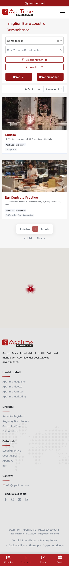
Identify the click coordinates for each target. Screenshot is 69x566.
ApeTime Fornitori (13, 391)
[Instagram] (13, 499)
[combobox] (34, 41)
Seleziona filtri (36, 59)
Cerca (17, 77)
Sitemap (34, 545)
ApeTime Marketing (14, 396)
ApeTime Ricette (12, 386)
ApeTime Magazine (14, 381)
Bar (4, 465)
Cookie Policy (17, 545)
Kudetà (10, 134)
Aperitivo (7, 460)
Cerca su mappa (49, 77)
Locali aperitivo (11, 450)
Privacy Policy (48, 540)
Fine (39, 238)
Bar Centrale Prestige (21, 197)
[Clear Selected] (58, 40)
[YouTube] (20, 499)
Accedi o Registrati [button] (13, 416)
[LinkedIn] (27, 499)
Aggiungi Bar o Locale (15, 421)
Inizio (30, 238)
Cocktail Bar (9, 455)
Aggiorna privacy (53, 545)
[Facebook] (6, 499)
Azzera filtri (32, 67)
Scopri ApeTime (11, 426)
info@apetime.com (17, 485)
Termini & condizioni (24, 540)
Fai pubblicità (10, 431)
